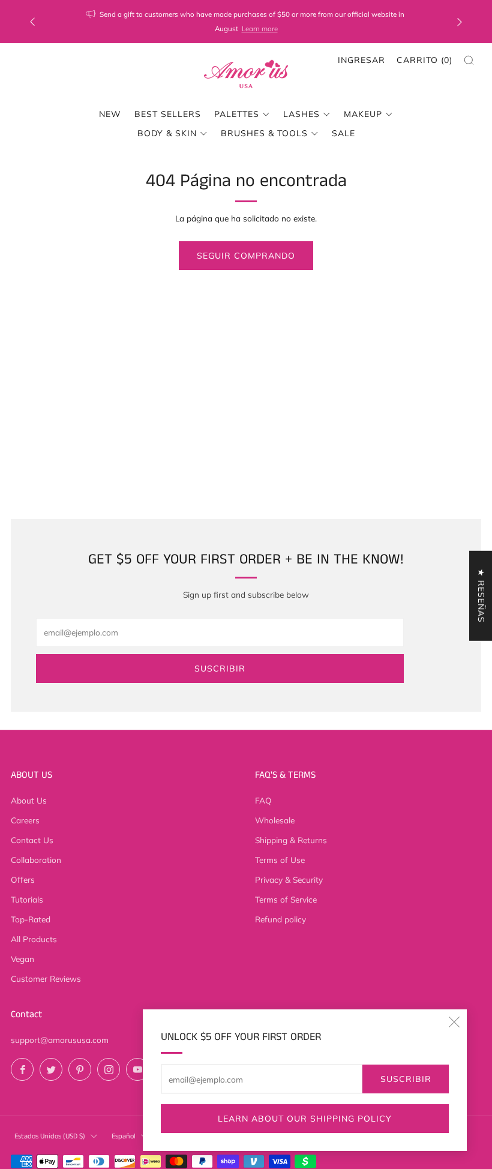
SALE (343, 133)
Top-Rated (30, 919)
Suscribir (405, 1079)
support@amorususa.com (60, 1040)
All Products (34, 939)
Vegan (22, 959)
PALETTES (236, 114)
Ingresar (361, 60)
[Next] (459, 22)
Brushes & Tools (264, 133)
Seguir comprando (246, 255)
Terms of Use (280, 860)
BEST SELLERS (167, 114)
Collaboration (36, 860)
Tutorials (27, 899)
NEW (110, 114)
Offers (23, 879)
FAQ (263, 800)
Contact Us (32, 840)
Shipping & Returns (291, 840)
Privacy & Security (289, 879)
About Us (29, 800)
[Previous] (32, 22)
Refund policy (280, 919)
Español (124, 1136)
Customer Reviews (46, 978)
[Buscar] (469, 60)
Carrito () (424, 60)
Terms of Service (286, 899)
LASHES (301, 114)
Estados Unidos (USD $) (49, 1136)
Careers (25, 820)
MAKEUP (363, 114)
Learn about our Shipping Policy (305, 1118)
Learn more (260, 28)
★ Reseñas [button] (481, 596)
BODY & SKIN (167, 133)
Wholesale (275, 820)
